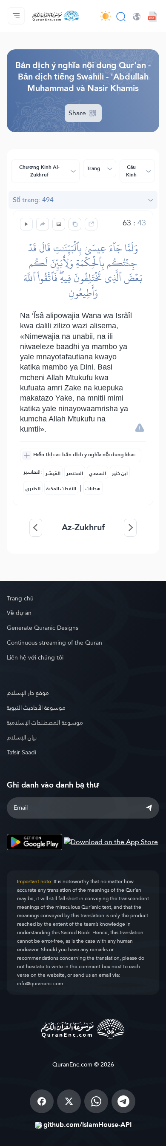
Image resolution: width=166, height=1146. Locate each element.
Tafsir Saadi (21, 752)
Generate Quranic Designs (42, 627)
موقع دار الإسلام (28, 692)
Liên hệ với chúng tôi (35, 657)
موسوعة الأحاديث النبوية (36, 707)
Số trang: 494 (33, 199)
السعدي (97, 473)
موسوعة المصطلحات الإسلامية (45, 722)
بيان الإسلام (22, 737)
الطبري (33, 488)
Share (78, 113)
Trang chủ (20, 598)
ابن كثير (120, 473)
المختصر (74, 473)
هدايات (93, 488)
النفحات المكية (61, 488)
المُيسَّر (53, 473)
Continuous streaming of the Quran (54, 642)
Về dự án (19, 612)
